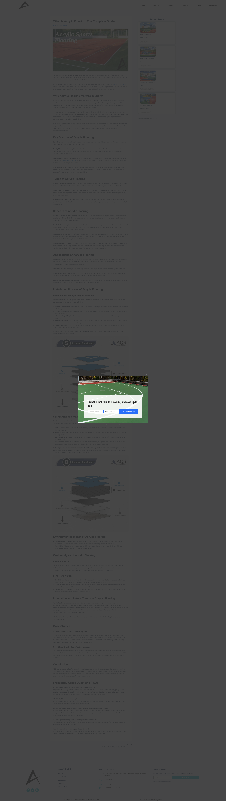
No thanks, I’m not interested (113, 425)
